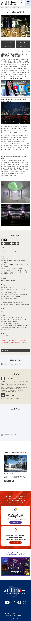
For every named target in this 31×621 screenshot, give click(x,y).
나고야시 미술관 (8, 473)
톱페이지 (2, 7)
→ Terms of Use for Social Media (12, 615)
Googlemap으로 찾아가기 (23, 51)
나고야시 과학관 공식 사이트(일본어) (12, 364)
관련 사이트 (8, 46)
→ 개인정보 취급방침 (9, 613)
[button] (2, 27)
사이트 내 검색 (8, 7)
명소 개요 (8, 42)
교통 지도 (22, 46)
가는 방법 (22, 42)
